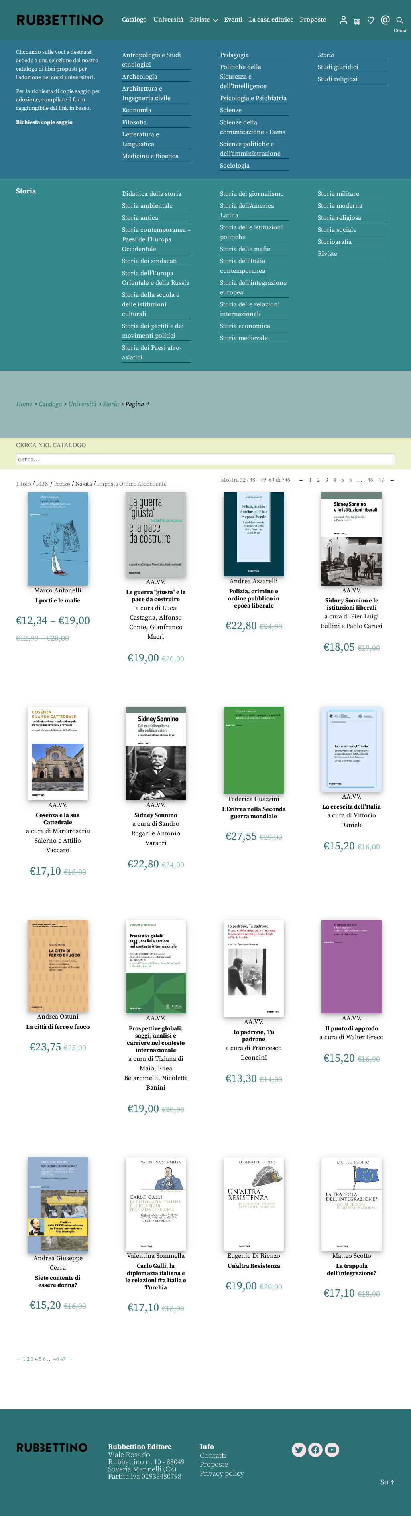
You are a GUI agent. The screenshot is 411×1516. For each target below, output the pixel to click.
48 (252, 480)
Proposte (313, 20)
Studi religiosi (338, 79)
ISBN (42, 484)
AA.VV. (156, 582)
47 (381, 480)
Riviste (200, 20)
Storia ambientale (147, 206)
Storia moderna (340, 206)
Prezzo (62, 484)
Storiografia (335, 242)
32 (243, 480)
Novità (83, 484)
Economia (136, 110)
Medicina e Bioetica (150, 156)
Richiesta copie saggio (44, 122)
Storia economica (245, 326)
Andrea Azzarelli (254, 581)
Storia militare (338, 194)
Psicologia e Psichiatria (253, 98)
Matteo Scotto (351, 1256)
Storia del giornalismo (252, 194)
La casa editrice (271, 20)
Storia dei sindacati (149, 261)
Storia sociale (337, 230)
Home (24, 404)
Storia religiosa (339, 218)
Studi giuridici (338, 67)
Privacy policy (222, 1473)
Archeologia (139, 77)
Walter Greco (365, 1037)
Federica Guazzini (253, 799)
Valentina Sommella (156, 1256)
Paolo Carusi (364, 626)
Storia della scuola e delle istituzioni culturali (150, 304)
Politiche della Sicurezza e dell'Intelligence (243, 76)
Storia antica (140, 218)
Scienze (231, 110)
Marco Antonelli (57, 590)
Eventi (233, 20)
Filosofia (134, 122)
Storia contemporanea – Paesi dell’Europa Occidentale (156, 239)
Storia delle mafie (245, 249)
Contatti (213, 1455)
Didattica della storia (151, 194)
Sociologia (235, 166)
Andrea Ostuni (58, 1017)
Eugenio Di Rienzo (253, 1256)
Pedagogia (234, 55)
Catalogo (134, 20)
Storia (326, 55)
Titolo (23, 484)
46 (370, 480)
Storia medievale (244, 338)
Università (168, 20)
